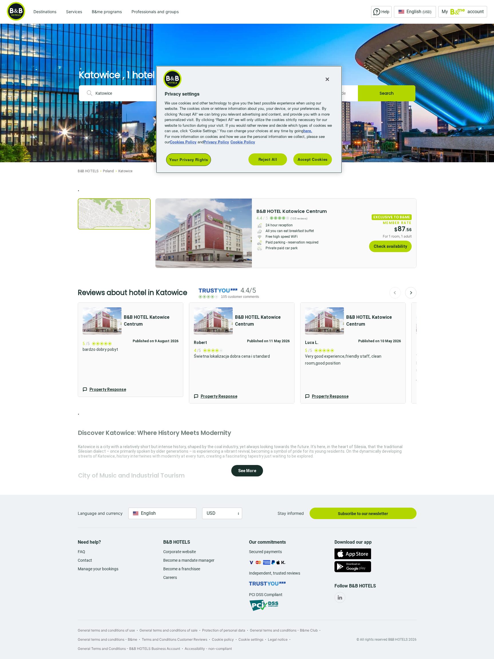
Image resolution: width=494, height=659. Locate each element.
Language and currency (100, 513)
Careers (170, 577)
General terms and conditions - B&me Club (284, 630)
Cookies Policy (183, 142)
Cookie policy (223, 639)
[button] (130, 349)
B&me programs (107, 11)
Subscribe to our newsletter (363, 513)
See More (247, 470)
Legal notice (278, 639)
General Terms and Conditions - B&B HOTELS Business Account (129, 648)
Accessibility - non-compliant (208, 648)
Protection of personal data (223, 630)
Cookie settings (250, 639)
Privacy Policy (216, 142)
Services (74, 11)
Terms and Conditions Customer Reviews (174, 639)
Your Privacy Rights (188, 159)
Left (162, 233)
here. (307, 130)
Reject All (267, 159)
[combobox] (126, 93)
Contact (85, 560)
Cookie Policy (242, 142)
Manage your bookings (98, 569)
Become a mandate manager (188, 560)
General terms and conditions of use (106, 630)
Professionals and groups (155, 11)
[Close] (327, 79)
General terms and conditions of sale (169, 630)
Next (411, 292)
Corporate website (179, 551)
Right (246, 233)
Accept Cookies (313, 159)
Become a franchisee (181, 569)
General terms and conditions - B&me (107, 639)
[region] (249, 119)
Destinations (44, 11)
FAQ (81, 551)
